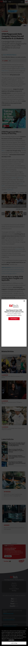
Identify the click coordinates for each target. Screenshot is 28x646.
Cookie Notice (11, 640)
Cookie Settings (14, 643)
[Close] (26, 628)
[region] (14, 636)
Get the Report (14, 318)
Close (24, 301)
